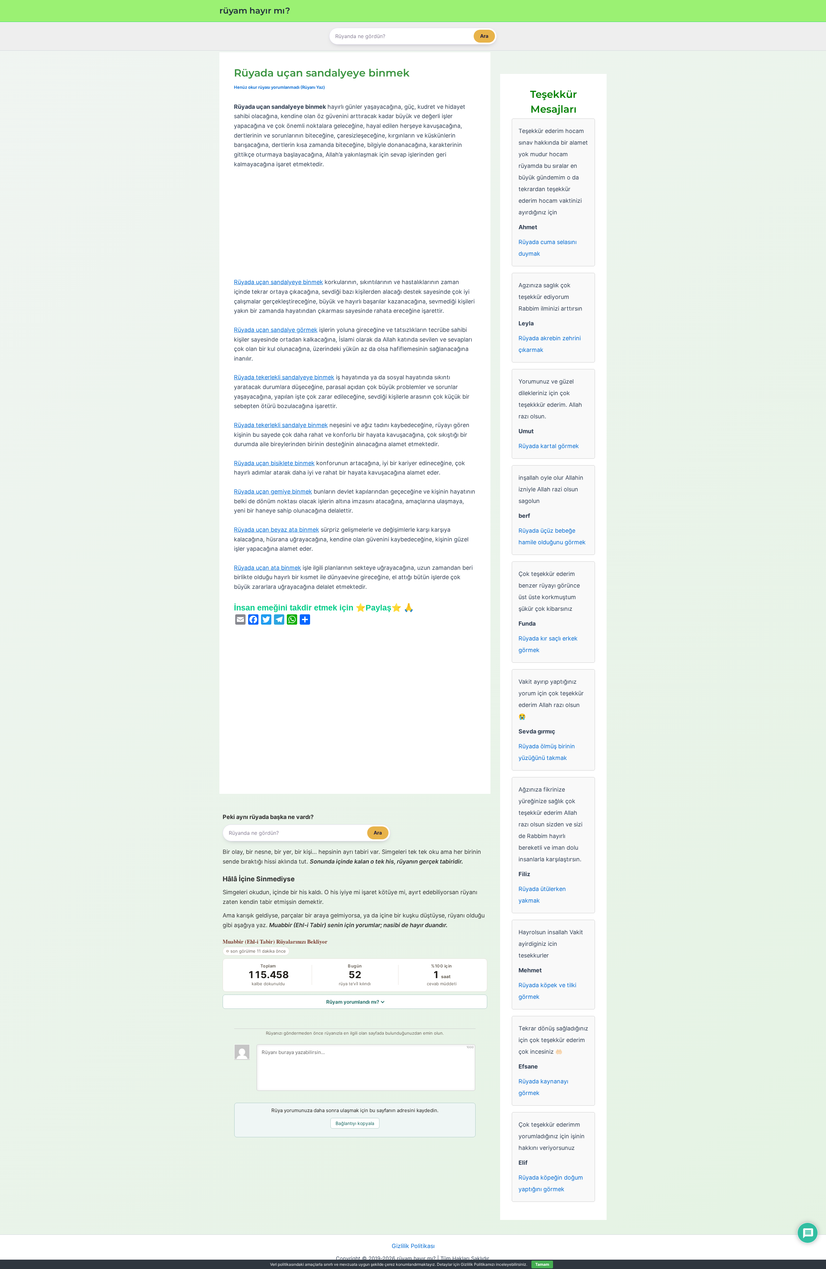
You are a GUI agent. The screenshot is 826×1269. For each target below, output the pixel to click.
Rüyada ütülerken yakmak (542, 894)
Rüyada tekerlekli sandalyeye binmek (284, 377)
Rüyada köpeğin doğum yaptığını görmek (551, 1183)
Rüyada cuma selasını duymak (548, 248)
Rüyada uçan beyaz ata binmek (276, 529)
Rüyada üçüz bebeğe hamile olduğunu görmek (552, 536)
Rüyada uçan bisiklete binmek (274, 463)
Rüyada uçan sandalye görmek (275, 329)
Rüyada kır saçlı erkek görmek (548, 644)
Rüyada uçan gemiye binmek (273, 491)
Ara (484, 36)
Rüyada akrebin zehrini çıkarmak (550, 344)
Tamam (542, 1264)
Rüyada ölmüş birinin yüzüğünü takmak (547, 752)
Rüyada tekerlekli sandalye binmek (281, 425)
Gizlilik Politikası (413, 1246)
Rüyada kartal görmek (549, 446)
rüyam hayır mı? (254, 10)
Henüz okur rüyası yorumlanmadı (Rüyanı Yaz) (279, 87)
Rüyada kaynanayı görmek (543, 1087)
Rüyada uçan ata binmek (267, 567)
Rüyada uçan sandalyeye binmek (278, 282)
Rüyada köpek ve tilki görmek (547, 991)
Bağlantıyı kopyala (355, 1123)
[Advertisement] (355, 223)
